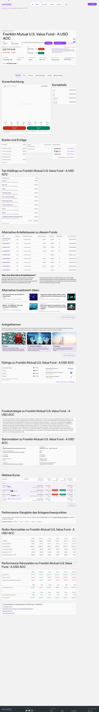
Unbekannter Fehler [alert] (84, 3)
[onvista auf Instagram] (32, 711)
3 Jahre (27, 521)
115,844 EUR (55, 490)
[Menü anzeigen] (32, 4)
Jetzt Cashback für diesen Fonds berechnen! (60, 48)
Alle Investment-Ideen (68, 317)
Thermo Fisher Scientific (8, 196)
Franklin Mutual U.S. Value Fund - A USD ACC (19, 8)
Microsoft (4, 185)
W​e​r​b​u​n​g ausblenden (50, 18)
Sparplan (49, 75)
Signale (72, 43)
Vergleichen (59, 43)
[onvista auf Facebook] (26, 711)
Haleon (4, 212)
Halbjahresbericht (7, 611)
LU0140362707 (6, 243)
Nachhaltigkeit (58, 75)
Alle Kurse (30, 75)
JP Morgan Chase (6, 192)
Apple (3, 188)
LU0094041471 (6, 266)
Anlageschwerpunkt (40, 75)
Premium (52, 4)
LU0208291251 (6, 251)
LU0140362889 (6, 258)
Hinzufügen (48, 43)
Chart (24, 75)
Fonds (9, 8)
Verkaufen (41, 49)
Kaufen (41, 53)
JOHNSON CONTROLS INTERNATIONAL (12, 216)
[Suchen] (66, 4)
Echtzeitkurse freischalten (15, 498)
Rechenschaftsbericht (8, 613)
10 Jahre (39, 521)
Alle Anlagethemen (69, 355)
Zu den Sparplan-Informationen (66, 157)
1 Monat (15, 521)
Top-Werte (73, 711)
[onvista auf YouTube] (29, 711)
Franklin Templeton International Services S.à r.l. (14, 448)
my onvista (44, 4)
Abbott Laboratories (7, 200)
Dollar (62, 711)
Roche (3, 208)
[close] (96, 2)
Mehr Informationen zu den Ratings (65, 382)
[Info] (74, 57)
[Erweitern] (64, 43)
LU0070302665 (6, 238)
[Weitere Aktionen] (75, 486)
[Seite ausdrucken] (74, 39)
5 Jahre (32, 521)
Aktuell (37, 4)
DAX (51, 711)
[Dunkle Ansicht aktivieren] (8, 0)
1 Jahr (21, 521)
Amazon (4, 181)
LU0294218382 (6, 262)
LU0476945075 (6, 270)
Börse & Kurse (4, 8)
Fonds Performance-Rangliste (60, 517)
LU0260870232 (6, 255)
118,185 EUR (62, 490)
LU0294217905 (6, 247)
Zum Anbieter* (70, 148)
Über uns (90, 711)
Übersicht (18, 75)
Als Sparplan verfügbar (12, 63)
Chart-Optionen (44, 86)
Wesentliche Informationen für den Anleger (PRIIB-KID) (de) (18, 609)
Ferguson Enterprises (7, 204)
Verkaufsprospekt (7, 606)
